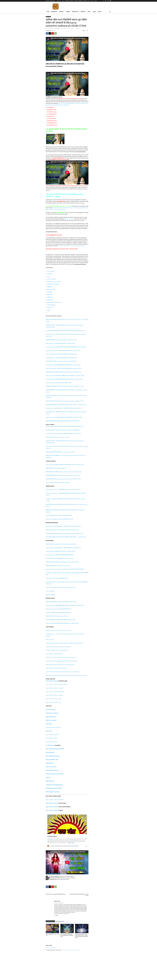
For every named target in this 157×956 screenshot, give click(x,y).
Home (47, 14)
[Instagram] (105, 1)
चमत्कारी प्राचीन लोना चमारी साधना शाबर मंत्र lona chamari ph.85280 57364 (63, 372)
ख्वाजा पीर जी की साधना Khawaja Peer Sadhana (57, 616)
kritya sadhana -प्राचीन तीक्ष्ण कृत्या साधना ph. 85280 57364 (60, 343)
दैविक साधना (49, 294)
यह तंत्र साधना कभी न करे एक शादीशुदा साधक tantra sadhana (60, 558)
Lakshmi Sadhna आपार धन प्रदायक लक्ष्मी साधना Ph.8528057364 (61, 354)
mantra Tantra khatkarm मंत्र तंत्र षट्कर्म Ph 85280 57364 (61, 587)
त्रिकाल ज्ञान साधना (51, 14)
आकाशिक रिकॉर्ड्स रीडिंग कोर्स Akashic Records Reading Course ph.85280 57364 (66, 935)
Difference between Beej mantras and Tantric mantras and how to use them (66, 675)
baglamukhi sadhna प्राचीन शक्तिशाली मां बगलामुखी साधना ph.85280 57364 (64, 417)
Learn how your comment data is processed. (70, 949)
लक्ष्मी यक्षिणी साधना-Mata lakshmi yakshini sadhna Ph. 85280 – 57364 (63, 479)
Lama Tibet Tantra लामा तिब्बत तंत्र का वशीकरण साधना (58, 382)
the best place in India (52, 741)
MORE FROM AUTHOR (60, 921)
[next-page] (48, 940)
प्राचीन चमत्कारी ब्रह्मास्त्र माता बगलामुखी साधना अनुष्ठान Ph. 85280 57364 (62, 421)
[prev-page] (46, 940)
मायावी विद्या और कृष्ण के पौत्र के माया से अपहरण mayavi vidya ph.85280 (62, 562)
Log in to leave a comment (51, 947)
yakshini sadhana (51, 279)
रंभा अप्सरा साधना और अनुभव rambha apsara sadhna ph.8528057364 (63, 430)
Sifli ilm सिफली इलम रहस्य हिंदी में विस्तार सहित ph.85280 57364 (60, 619)
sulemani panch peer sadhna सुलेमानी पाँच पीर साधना (58, 609)
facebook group (62, 684)
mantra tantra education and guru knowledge (58, 646)
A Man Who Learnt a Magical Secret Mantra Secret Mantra (62, 661)
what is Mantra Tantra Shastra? (54, 654)
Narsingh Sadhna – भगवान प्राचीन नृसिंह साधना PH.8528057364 (61, 357)
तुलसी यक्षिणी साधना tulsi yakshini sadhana (56, 468)
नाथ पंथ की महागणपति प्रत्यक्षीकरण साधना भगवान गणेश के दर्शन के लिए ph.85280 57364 (65, 330)
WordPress (61, 691)
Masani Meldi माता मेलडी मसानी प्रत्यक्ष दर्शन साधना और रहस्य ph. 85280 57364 (64, 379)
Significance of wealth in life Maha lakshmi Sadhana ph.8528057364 (64, 643)
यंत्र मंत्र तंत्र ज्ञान (51, 305)
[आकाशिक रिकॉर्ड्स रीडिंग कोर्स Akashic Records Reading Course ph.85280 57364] (67, 928)
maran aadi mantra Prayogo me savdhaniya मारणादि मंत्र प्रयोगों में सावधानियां (65, 569)
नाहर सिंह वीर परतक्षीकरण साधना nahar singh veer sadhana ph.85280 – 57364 (65, 386)
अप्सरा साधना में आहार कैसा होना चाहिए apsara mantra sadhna (60, 452)
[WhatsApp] (55, 33)
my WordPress (50, 745)
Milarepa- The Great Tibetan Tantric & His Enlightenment (61, 657)
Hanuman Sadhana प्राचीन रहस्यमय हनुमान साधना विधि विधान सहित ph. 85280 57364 (66, 347)
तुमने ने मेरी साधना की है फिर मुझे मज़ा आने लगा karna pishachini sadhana (71, 245)
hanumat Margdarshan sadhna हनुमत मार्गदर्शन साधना (59, 515)
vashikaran (50, 274)
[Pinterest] (52, 33)
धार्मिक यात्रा (49, 297)
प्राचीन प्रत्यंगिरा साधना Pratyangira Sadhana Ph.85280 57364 (61, 340)
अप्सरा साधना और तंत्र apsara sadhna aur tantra (57, 437)
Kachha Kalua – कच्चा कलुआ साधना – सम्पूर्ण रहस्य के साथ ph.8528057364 (63, 408)
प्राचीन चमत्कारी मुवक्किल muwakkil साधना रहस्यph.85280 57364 (61, 602)
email (59, 698)
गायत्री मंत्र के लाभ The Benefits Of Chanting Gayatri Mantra (61, 544)
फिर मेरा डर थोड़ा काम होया (69, 219)
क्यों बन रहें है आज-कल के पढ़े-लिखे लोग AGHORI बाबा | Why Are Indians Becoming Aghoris (61, 876)
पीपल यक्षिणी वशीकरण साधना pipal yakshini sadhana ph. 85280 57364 (63, 475)
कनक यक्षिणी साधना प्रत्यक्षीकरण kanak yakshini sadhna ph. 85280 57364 (64, 472)
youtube (60, 688)
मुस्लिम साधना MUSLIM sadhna (54, 302)
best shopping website (52, 734)
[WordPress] (57, 915)
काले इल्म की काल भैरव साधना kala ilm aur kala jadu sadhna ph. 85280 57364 (65, 401)
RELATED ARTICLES (50, 921)
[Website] (55, 915)
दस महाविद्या (49, 292)
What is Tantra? (50, 639)
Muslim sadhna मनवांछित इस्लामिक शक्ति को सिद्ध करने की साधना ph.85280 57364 (65, 605)
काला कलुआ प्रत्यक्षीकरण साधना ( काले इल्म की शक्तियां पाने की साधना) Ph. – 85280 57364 (66, 404)
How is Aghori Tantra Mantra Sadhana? (56, 668)
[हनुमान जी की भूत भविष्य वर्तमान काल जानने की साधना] (52, 928)
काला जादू (50, 594)
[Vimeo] (109, 1)
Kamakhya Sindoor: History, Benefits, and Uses (58, 630)
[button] (109, 11)
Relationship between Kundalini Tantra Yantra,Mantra (60, 664)
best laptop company (52, 738)
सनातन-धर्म (49, 307)
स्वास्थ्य (48, 310)
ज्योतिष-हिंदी (49, 287)
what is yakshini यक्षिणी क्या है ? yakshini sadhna (58, 482)
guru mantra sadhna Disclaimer (54, 799)
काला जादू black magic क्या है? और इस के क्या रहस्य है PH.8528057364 (62, 530)
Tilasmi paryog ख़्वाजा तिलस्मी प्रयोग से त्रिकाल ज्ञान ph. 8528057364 (62, 623)
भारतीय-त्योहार (50, 300)
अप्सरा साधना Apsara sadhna (54, 281)
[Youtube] (110, 1)
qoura (59, 702)
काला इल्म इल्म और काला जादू (53, 284)
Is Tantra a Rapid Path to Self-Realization (57, 650)
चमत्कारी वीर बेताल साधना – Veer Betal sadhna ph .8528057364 (61, 361)
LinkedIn (60, 695)
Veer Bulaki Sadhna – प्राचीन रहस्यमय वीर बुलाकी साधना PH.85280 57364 (63, 368)
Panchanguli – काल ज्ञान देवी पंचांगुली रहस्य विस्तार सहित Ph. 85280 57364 (63, 365)
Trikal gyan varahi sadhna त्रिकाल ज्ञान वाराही (57, 578)
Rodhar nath (49, 30)
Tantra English (51, 271)
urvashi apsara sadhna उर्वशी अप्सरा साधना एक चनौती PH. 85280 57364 (63, 433)
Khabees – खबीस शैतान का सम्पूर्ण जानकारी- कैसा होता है (58, 612)
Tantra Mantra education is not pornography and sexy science (62, 671)
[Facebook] (103, 1)
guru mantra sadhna (52, 681)
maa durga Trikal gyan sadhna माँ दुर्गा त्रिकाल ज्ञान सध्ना (59, 519)
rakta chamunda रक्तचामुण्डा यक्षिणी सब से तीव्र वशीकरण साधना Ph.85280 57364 (65, 464)
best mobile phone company (53, 727)
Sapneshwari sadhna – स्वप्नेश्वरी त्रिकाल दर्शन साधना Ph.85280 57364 (63, 350)
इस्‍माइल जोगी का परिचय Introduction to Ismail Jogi (58, 565)
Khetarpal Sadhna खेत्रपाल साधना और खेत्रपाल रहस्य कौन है (60, 555)
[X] (107, 1)
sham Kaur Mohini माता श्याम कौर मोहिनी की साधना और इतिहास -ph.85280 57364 (65, 375)
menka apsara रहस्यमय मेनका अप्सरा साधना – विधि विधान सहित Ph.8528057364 (65, 426)
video (48, 276)
